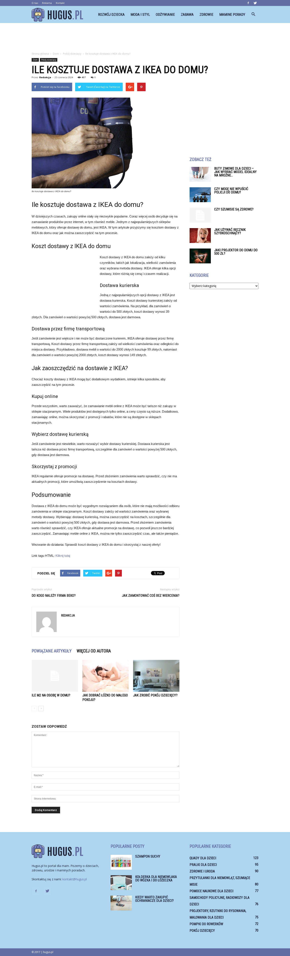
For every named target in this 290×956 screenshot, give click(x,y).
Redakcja (45, 77)
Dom (35, 59)
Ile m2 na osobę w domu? (51, 695)
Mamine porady (232, 14)
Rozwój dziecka (111, 14)
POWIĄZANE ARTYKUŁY (52, 650)
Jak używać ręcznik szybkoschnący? (230, 231)
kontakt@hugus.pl (74, 879)
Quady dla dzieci (203, 858)
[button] (253, 14)
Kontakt (60, 2)
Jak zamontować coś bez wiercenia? (150, 596)
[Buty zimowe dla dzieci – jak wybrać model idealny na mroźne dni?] (200, 174)
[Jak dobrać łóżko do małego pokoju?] (105, 676)
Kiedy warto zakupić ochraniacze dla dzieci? (154, 899)
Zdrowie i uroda (202, 871)
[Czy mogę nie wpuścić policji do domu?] (200, 194)
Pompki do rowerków (206, 924)
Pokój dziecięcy (48, 59)
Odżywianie (165, 14)
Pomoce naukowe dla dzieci (211, 891)
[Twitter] (255, 3)
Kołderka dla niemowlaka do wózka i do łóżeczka (156, 878)
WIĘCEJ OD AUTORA (94, 650)
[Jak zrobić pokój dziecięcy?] (156, 676)
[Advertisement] (145, 37)
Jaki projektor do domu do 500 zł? (236, 252)
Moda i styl (140, 14)
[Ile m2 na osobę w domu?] (55, 676)
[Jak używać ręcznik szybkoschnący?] (200, 235)
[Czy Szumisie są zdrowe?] (200, 215)
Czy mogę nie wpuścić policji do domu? (231, 190)
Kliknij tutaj (62, 555)
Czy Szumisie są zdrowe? (233, 209)
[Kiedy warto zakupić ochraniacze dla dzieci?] (121, 903)
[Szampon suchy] (121, 862)
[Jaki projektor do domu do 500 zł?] (200, 256)
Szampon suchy (147, 856)
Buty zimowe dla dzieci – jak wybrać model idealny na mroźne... (235, 171)
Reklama (47, 2)
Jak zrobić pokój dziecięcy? (155, 695)
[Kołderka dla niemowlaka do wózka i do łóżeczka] (121, 882)
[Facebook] (248, 3)
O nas (35, 2)
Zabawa (187, 14)
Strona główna (40, 53)
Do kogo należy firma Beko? (54, 596)
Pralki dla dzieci (203, 865)
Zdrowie (206, 14)
